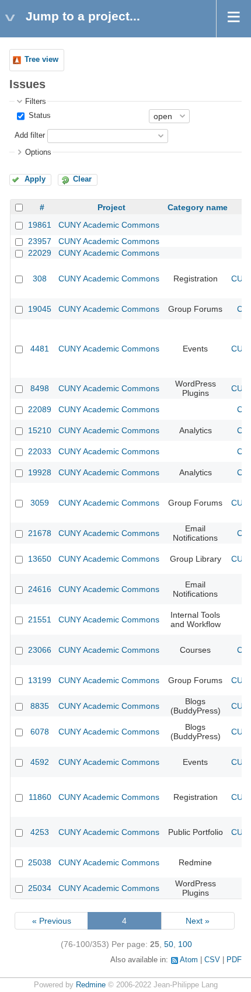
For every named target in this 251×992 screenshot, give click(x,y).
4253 (39, 832)
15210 (39, 430)
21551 (39, 619)
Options (38, 152)
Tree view (41, 59)
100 (185, 944)
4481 (39, 348)
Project (111, 207)
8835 (39, 706)
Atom (189, 960)
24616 (39, 589)
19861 (39, 224)
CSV (212, 960)
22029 (39, 252)
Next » (198, 920)
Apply (35, 179)
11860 (40, 797)
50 (168, 944)
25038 (39, 862)
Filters (35, 102)
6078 (39, 731)
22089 (39, 409)
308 (40, 278)
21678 (39, 533)
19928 (39, 472)
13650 (39, 558)
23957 (39, 241)
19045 (39, 309)
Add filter (30, 135)
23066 (39, 650)
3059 (39, 502)
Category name (198, 207)
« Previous (51, 920)
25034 (39, 888)
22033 (39, 451)
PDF (234, 960)
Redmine (91, 985)
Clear (82, 179)
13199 (39, 680)
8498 (39, 388)
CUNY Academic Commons (108, 224)
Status (38, 116)
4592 (39, 762)
